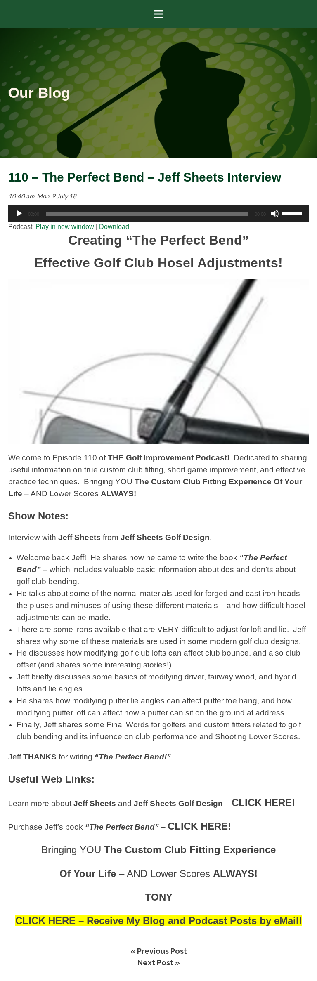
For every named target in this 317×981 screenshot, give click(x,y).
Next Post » (158, 962)
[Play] (19, 214)
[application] (158, 213)
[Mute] (275, 214)
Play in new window (64, 226)
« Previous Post (158, 951)
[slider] (293, 212)
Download (114, 226)
